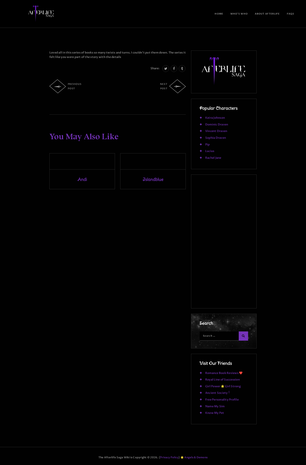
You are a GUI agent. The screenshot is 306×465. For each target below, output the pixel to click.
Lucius (209, 151)
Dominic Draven (216, 124)
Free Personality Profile (222, 400)
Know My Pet (214, 413)
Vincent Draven (216, 131)
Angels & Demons (196, 457)
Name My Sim (215, 406)
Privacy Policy (169, 457)
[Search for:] (224, 336)
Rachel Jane (213, 158)
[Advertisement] (224, 243)
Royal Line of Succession (222, 380)
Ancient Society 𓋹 (217, 393)
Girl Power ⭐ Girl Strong (223, 386)
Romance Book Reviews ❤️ (224, 373)
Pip (207, 144)
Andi (82, 179)
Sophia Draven (215, 138)
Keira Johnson (215, 118)
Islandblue (153, 179)
